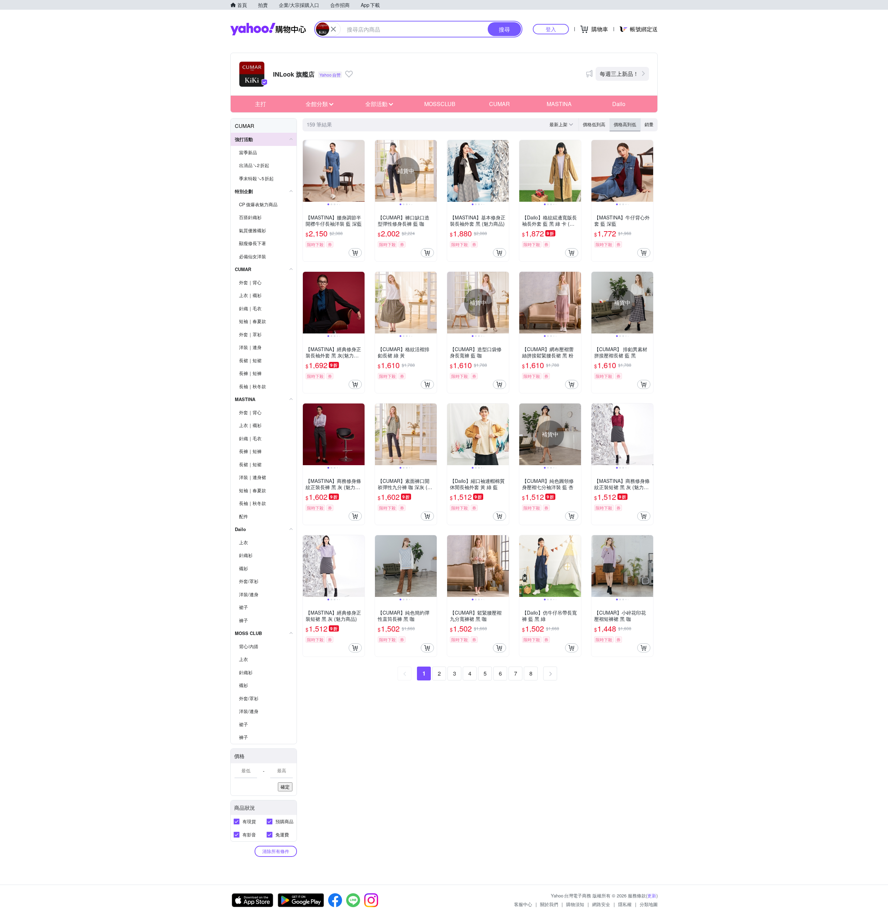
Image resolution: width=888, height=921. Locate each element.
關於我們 (549, 904)
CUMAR (499, 104)
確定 (285, 786)
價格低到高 (594, 124)
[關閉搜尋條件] (333, 29)
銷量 (649, 124)
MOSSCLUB (439, 104)
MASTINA (559, 104)
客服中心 (523, 904)
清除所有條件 (275, 851)
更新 (651, 895)
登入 (551, 29)
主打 (260, 104)
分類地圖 (649, 904)
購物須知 (575, 904)
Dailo (618, 104)
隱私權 (625, 904)
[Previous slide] (307, 171)
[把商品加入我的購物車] (355, 252)
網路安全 (601, 904)
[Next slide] (360, 171)
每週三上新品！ (619, 74)
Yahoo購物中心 (268, 29)
